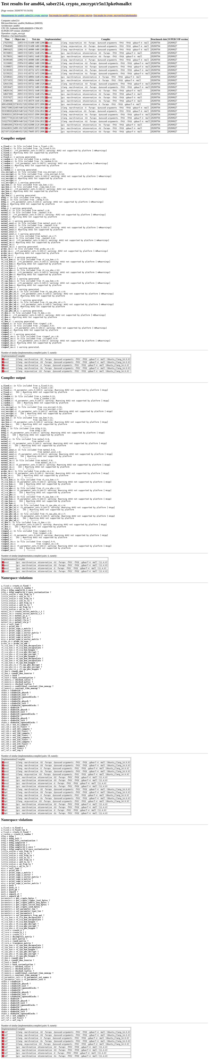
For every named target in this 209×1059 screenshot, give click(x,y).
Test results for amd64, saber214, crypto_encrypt (70, 15)
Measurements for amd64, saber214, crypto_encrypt (24, 15)
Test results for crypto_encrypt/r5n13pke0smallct (115, 15)
